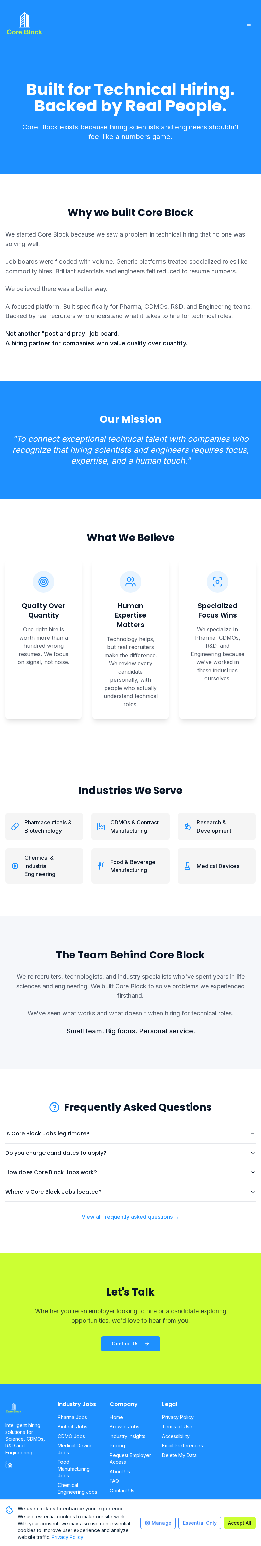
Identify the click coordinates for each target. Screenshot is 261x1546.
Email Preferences (182, 1445)
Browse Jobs (124, 1426)
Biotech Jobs (72, 1426)
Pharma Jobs (72, 1417)
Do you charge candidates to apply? (55, 1153)
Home (116, 1417)
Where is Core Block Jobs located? (53, 1192)
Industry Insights (127, 1436)
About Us (120, 1471)
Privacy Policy (178, 1417)
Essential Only (200, 1523)
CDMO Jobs (71, 1436)
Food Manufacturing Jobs (74, 1468)
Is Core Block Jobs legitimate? (47, 1133)
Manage (161, 1523)
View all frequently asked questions (130, 1216)
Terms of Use (177, 1426)
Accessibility (176, 1436)
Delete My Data (179, 1455)
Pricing (117, 1445)
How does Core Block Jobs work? (51, 1172)
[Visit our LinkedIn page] (8, 1464)
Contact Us (125, 1344)
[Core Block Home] (26, 1408)
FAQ (114, 1481)
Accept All (239, 1523)
